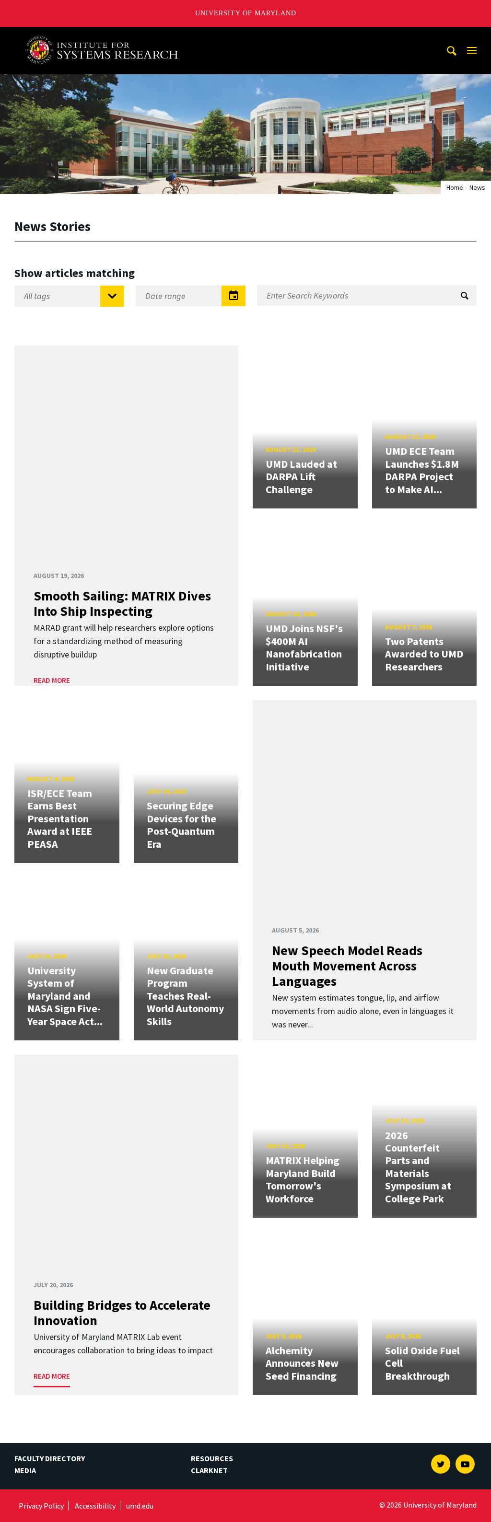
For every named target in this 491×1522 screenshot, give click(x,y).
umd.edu (139, 1505)
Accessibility (95, 1505)
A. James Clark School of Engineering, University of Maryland (105, 35)
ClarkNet (209, 1470)
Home (454, 187)
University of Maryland (245, 13)
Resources (212, 1458)
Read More (52, 680)
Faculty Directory (49, 1458)
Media (25, 1470)
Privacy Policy (41, 1505)
